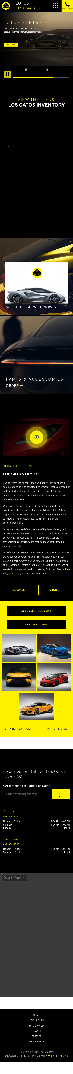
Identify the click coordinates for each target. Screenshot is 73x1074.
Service (54, 590)
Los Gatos (28, 5)
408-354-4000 (11, 816)
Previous (26, 70)
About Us (19, 590)
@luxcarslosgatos (58, 729)
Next (48, 70)
